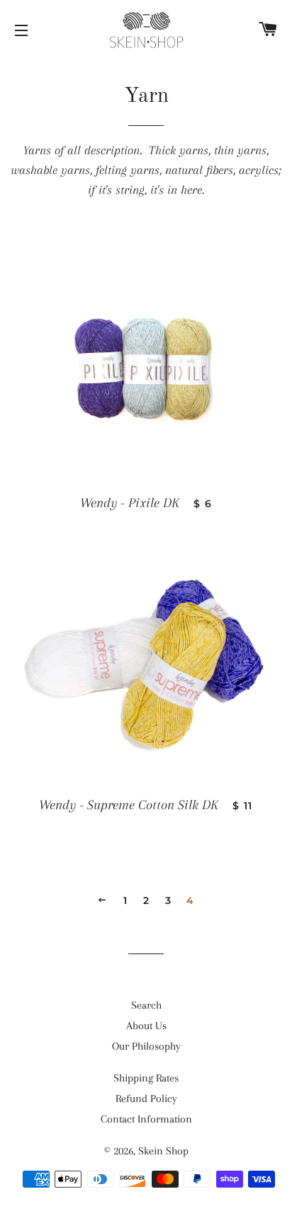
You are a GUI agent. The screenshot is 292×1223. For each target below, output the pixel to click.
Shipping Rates (146, 1078)
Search (146, 1005)
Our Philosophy (146, 1046)
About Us (146, 1025)
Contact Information (146, 1119)
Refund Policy (146, 1098)
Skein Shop (163, 1150)
